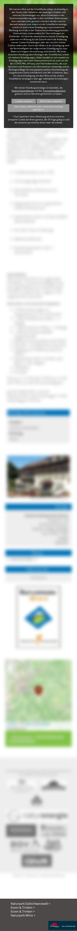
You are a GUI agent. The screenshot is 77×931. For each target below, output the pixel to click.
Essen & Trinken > (23, 907)
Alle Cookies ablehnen (51, 101)
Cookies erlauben (23, 101)
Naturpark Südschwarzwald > (30, 904)
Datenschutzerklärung (23, 90)
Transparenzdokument (54, 90)
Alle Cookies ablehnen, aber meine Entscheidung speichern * (38, 108)
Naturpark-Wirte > (23, 915)
